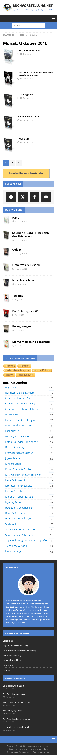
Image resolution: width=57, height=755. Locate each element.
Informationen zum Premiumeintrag (19, 650)
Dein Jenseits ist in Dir (28, 50)
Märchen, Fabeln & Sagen (19, 496)
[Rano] (6, 220)
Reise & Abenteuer (16, 513)
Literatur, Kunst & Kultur (19, 485)
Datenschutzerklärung (13, 660)
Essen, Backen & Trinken (19, 425)
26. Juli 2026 (19, 300)
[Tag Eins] (6, 298)
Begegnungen (21, 326)
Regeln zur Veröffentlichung (15, 645)
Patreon (10, 365)
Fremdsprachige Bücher (19, 453)
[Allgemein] (9, 101)
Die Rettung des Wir (26, 311)
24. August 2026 (21, 221)
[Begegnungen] (6, 329)
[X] (23, 197)
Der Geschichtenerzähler (14, 694)
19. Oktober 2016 (26, 79)
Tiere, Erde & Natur (16, 546)
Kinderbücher (13, 463)
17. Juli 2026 (19, 330)
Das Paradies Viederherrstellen (17, 719)
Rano (15, 217)
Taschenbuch (25, 374)
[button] (52, 18)
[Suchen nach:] (28, 25)
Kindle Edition (42, 370)
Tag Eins (17, 295)
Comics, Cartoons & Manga (20, 403)
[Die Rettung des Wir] (6, 313)
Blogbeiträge (8, 640)
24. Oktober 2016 (26, 54)
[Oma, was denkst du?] (6, 267)
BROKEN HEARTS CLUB (13, 685)
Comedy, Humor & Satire (19, 398)
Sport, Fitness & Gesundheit (21, 535)
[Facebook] (34, 197)
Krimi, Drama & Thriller (18, 469)
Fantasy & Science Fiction (19, 436)
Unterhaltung (13, 551)
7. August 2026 (20, 284)
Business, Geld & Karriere (20, 392)
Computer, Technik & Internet (22, 409)
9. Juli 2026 (19, 346)
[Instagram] (11, 197)
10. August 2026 (21, 269)
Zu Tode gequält (25, 94)
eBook (9, 374)
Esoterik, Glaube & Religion (20, 420)
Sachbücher (12, 524)
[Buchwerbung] (9, 57)
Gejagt (16, 249)
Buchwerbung (13, 209)
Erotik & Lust (12, 414)
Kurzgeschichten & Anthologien (23, 474)
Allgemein (11, 387)
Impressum (8, 665)
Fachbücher (12, 431)
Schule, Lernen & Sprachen (20, 529)
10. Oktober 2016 (26, 120)
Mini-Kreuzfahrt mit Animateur (17, 702)
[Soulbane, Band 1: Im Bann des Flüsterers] (6, 235)
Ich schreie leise (23, 280)
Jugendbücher (13, 458)
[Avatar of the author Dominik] (28, 592)
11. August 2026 (21, 253)
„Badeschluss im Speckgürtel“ (16, 727)
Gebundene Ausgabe (17, 370)
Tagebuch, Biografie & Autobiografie (26, 540)
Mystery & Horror (15, 502)
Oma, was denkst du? (26, 265)
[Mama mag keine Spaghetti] (6, 344)
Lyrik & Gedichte (14, 491)
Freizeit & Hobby (14, 447)
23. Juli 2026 (19, 315)
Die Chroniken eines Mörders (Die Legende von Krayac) (35, 74)
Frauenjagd (23, 138)
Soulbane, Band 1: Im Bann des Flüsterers (30, 234)
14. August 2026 (21, 240)
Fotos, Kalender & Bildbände (21, 442)
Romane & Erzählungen (18, 518)
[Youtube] (46, 197)
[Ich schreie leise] (6, 283)
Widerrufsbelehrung (12, 655)
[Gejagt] (6, 252)
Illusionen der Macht (28, 116)
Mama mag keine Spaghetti (31, 342)
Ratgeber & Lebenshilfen (19, 507)
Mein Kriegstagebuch (12, 710)
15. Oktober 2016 (26, 98)
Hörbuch (24, 365)
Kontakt (6, 669)
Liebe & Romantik (15, 480)
